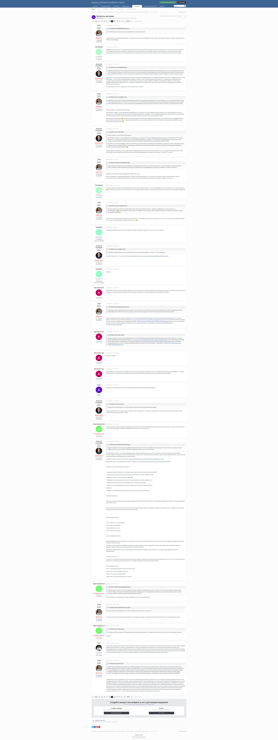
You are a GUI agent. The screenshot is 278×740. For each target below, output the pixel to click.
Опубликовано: (112, 25)
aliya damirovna (99, 288)
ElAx (98, 643)
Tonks (99, 25)
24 (104, 21)
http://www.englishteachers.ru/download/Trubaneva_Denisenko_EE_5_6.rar (146, 459)
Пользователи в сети (131, 9)
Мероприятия (126, 6)
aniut (98, 385)
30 (119, 21)
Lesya (101, 18)
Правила (112, 9)
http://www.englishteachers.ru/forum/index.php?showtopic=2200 (155, 461)
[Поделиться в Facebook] (95, 727)
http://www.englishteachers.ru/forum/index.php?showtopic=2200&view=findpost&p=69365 (147, 256)
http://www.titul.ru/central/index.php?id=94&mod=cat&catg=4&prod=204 (148, 319)
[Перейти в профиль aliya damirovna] (99, 292)
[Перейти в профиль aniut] (99, 390)
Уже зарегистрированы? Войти (168, 2)
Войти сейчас (161, 713)
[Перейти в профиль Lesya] (94, 17)
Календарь (105, 9)
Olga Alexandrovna (99, 424)
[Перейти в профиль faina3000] (99, 232)
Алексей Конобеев (98, 65)
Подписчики (179, 16)
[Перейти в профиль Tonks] (99, 33)
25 (106, 21)
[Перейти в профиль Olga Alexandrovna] (99, 429)
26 (109, 21)
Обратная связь (139, 734)
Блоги (99, 9)
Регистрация (182, 2)
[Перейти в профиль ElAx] (99, 648)
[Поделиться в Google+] (97, 727)
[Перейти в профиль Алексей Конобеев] (99, 74)
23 (101, 21)
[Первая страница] (93, 21)
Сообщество (137, 6)
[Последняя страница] (132, 21)
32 (124, 21)
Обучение (116, 6)
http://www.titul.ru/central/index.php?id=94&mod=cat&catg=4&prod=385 (154, 321)
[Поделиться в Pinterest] (99, 727)
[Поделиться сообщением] (184, 25)
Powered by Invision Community (139, 737)
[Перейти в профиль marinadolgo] (99, 52)
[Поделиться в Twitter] (93, 727)
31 (122, 21)
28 (114, 21)
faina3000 (99, 227)
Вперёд (128, 21)
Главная (95, 6)
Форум (93, 9)
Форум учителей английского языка (108, 2)
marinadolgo (99, 47)
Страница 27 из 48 (138, 21)
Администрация (120, 9)
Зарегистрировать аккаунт (116, 713)
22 (99, 21)
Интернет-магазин (105, 6)
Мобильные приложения (150, 6)
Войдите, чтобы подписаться (168, 16)
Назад (96, 21)
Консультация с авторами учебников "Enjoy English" (124, 18)
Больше (162, 6)
